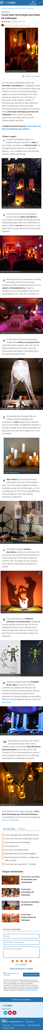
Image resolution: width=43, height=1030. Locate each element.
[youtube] (10, 1013)
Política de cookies (8, 1028)
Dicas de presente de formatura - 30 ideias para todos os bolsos (22, 859)
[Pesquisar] (39, 3)
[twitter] (5, 1013)
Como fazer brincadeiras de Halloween (27, 892)
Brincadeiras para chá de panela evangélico (20, 853)
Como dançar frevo (12, 846)
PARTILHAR (33, 4)
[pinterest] (14, 1013)
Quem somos (30, 1022)
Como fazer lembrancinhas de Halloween (28, 917)
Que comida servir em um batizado (17, 842)
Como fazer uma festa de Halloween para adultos (21, 128)
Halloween (31, 8)
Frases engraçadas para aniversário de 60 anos (22, 834)
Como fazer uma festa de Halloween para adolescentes (30, 880)
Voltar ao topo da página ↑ (21, 999)
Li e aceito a (11, 974)
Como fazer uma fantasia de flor (16, 849)
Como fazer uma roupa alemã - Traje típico (20, 864)
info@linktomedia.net (30, 990)
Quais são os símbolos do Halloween (30, 903)
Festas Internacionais (20, 8)
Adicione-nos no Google (32, 76)
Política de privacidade (33, 1025)
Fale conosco (7, 1025)
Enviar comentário (31, 974)
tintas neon (6, 702)
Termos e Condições (19, 1025)
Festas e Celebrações (7, 8)
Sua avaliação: (21, 964)
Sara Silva (9, 25)
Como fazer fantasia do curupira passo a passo (22, 838)
